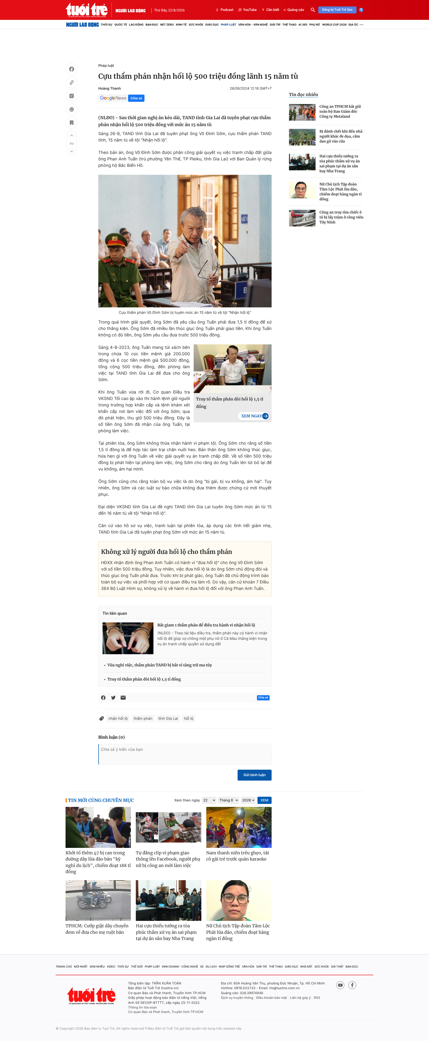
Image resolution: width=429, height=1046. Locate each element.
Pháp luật (228, 24)
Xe (202, 966)
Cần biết (272, 10)
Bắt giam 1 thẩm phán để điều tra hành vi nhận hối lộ (206, 625)
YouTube (250, 10)
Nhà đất (306, 966)
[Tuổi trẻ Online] (92, 996)
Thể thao (289, 24)
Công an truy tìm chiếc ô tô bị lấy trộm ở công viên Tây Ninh (341, 217)
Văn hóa (248, 966)
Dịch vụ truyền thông (237, 998)
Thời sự (106, 24)
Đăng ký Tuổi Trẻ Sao (337, 10)
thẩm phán (143, 718)
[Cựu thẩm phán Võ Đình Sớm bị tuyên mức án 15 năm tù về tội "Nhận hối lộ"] (185, 241)
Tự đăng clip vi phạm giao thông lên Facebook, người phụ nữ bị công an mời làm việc (168, 859)
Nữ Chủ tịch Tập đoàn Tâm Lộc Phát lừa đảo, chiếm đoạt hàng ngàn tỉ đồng (341, 191)
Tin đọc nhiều (303, 94)
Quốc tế (120, 24)
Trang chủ (64, 966)
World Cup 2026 (334, 24)
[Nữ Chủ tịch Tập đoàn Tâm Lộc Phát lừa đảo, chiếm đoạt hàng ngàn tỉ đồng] (302, 190)
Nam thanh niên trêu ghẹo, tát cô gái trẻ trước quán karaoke (237, 856)
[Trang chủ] (83, 24)
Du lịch (211, 966)
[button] (71, 135)
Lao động (136, 24)
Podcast (226, 10)
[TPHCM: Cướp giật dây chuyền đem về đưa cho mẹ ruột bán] (98, 900)
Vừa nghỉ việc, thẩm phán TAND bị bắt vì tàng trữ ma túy (159, 665)
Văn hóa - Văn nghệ (253, 24)
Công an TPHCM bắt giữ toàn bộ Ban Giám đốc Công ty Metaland (340, 111)
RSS (317, 998)
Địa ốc (353, 24)
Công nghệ (189, 966)
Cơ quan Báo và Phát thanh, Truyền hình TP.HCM (165, 1012)
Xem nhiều (97, 966)
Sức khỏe (196, 24)
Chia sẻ (136, 98)
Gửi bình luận (255, 775)
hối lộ (188, 718)
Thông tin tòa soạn (142, 1008)
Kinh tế (181, 24)
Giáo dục (212, 24)
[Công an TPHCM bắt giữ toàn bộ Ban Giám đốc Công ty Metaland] (302, 112)
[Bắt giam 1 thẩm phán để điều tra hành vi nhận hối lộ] (128, 638)
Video (111, 966)
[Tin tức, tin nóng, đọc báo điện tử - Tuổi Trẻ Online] (91, 9)
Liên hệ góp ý (300, 998)
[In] (71, 110)
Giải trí (275, 24)
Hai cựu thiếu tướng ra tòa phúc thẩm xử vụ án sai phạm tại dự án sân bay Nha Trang (340, 163)
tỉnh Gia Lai (168, 718)
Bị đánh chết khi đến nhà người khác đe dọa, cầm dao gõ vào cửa (341, 136)
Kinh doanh (170, 966)
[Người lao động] (130, 10)
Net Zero (167, 24)
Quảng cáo (295, 10)
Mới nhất (81, 966)
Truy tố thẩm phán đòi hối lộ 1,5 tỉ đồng (229, 403)
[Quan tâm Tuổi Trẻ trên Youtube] (340, 985)
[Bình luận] (71, 96)
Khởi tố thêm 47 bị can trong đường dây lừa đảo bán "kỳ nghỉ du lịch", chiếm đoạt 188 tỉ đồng (98, 862)
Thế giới (137, 966)
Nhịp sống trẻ (229, 966)
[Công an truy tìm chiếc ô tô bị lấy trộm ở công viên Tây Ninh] (302, 218)
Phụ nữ (314, 24)
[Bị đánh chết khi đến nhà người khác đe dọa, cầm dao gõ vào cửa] (302, 137)
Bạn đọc (151, 24)
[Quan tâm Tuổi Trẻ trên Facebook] (352, 985)
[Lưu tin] (71, 123)
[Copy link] (71, 83)
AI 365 (302, 24)
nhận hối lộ (118, 718)
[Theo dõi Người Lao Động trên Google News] (113, 98)
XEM (264, 800)
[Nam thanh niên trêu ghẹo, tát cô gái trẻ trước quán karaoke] (239, 827)
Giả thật (337, 966)
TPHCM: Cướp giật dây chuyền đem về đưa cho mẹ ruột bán (97, 929)
